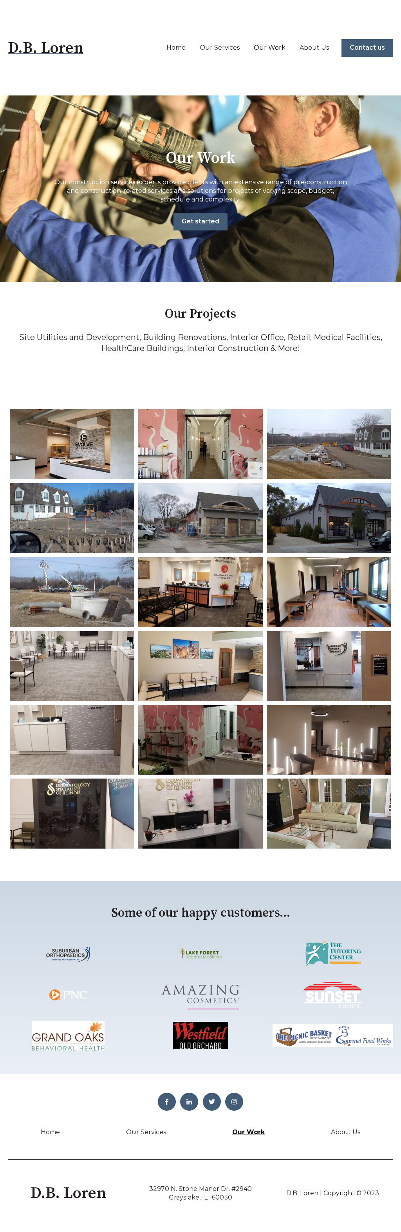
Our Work (269, 47)
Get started (200, 221)
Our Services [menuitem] (146, 1132)
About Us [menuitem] (345, 1132)
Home (176, 47)
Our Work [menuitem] (248, 1132)
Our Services (220, 47)
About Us (314, 47)
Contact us (367, 47)
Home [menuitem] (50, 1132)
